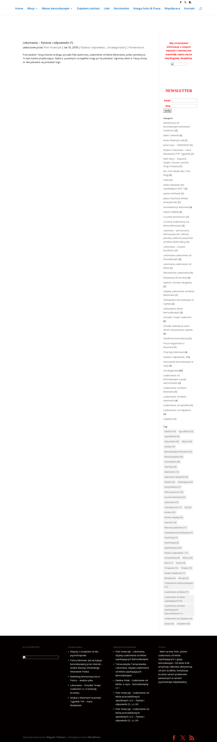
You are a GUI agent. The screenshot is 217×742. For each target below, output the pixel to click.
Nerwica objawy (174, 517)
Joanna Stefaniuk (172, 193)
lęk (188, 507)
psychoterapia (173, 547)
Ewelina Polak (122, 680)
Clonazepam (172, 461)
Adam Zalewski (171, 135)
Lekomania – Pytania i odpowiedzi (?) (48, 43)
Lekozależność (173, 507)
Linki (107, 8)
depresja (170, 466)
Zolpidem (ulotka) (88, 8)
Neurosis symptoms (175, 527)
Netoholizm (121, 8)
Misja (30, 8)
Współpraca (172, 8)
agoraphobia (172, 436)
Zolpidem (168, 418)
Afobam (170, 431)
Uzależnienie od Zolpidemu (177, 410)
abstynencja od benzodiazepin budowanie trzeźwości (176, 126)
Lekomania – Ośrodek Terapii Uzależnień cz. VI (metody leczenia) (85, 689)
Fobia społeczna (174, 492)
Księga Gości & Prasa (146, 8)
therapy (183, 578)
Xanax (169, 623)
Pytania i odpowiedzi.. (93, 47)
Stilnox (187, 557)
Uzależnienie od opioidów (176, 405)
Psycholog (171, 537)
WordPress (94, 737)
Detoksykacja (185, 482)
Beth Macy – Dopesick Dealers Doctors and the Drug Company (176, 162)
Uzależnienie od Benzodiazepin (179, 585)
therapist (170, 578)
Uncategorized (116, 47)
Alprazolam (172, 441)
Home (19, 8)
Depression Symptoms (176, 477)
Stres (169, 563)
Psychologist (172, 542)
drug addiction (173, 487)
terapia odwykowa (175, 573)
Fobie (166, 179)
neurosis (170, 522)
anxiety (170, 446)
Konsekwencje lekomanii (176, 207)
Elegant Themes (56, 737)
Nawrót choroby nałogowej (177, 282)
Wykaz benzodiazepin (55, 8)
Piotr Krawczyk (52, 47)
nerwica (170, 512)
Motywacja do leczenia (175, 277)
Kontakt (189, 8)
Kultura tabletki (171, 211)
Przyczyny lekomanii (173, 352)
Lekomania (171, 502)
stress (180, 563)
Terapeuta (171, 568)
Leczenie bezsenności (174, 216)
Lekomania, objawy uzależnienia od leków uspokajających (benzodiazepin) (131, 655)
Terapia (186, 568)
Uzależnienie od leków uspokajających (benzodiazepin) (175, 610)
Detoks (170, 482)
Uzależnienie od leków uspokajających (175, 599)
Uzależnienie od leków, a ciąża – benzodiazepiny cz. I (131, 684)
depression (172, 472)
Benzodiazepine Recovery (178, 451)
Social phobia (172, 557)
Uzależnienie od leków (177, 592)
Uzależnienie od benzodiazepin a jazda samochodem (174, 379)
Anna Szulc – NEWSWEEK (176, 145)
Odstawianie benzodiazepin (179, 532)
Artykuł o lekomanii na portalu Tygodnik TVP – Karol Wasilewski (85, 701)
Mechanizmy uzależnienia (176, 272)
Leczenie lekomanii (175, 497)
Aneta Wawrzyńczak (173, 140)
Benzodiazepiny (174, 456)
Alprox (187, 441)
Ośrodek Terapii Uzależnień (177, 317)
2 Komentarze (135, 47)
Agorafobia (186, 431)
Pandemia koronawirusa (175, 338)
